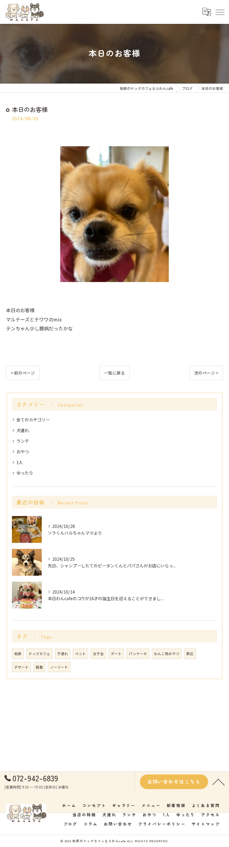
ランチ (22, 441)
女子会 (98, 653)
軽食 (39, 667)
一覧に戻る (114, 373)
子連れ (62, 653)
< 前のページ (23, 373)
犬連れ (22, 430)
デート (116, 653)
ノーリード (59, 667)
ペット (80, 653)
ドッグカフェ (39, 653)
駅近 (190, 653)
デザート (21, 667)
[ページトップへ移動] (219, 782)
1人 (19, 462)
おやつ (22, 452)
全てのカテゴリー (33, 420)
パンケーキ (138, 653)
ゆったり (24, 473)
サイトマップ (206, 824)
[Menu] (220, 11)
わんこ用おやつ (166, 653)
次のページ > (206, 373)
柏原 (17, 653)
